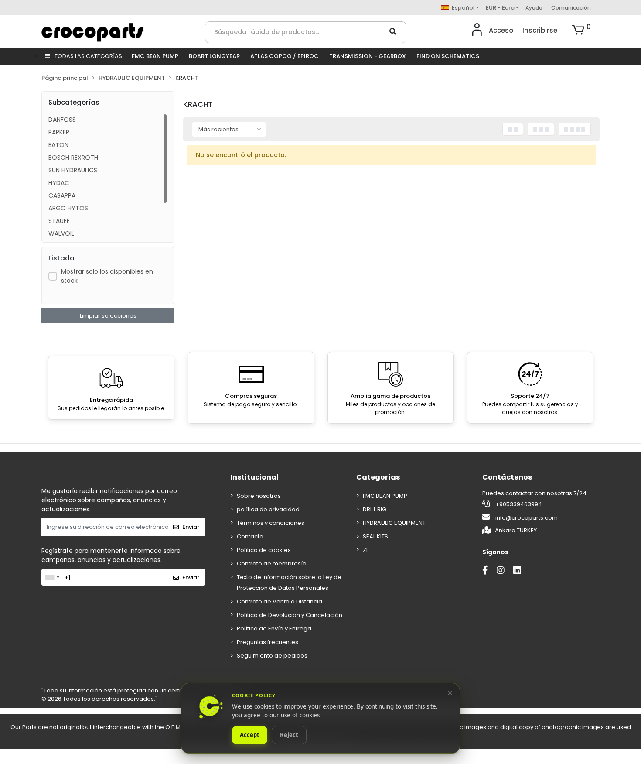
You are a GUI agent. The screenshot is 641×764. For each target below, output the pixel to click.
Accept (249, 735)
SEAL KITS (375, 536)
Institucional (254, 477)
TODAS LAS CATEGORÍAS (87, 56)
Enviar (190, 527)
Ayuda (533, 7)
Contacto (250, 536)
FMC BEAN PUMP (155, 56)
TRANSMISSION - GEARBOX (367, 56)
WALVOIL (61, 233)
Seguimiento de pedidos (272, 655)
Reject (289, 735)
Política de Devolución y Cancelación (289, 615)
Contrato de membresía (272, 563)
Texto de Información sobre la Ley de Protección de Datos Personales (289, 582)
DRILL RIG (374, 509)
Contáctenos (507, 477)
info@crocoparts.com (526, 518)
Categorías (378, 477)
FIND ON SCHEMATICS (447, 56)
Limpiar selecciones (108, 316)
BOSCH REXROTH (73, 157)
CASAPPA (61, 195)
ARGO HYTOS (68, 208)
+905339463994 (518, 504)
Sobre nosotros (259, 496)
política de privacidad (268, 509)
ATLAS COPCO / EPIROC (284, 56)
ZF (366, 550)
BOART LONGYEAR (214, 56)
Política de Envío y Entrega (274, 628)
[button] (581, 30)
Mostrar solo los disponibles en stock (107, 276)
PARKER (58, 132)
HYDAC (58, 182)
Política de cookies (264, 550)
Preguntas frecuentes (267, 642)
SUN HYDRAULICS (72, 170)
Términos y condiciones (270, 523)
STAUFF (59, 220)
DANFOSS (62, 119)
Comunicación (571, 7)
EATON (58, 144)
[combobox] (52, 577)
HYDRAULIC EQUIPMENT (394, 523)
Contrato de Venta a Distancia (279, 601)
